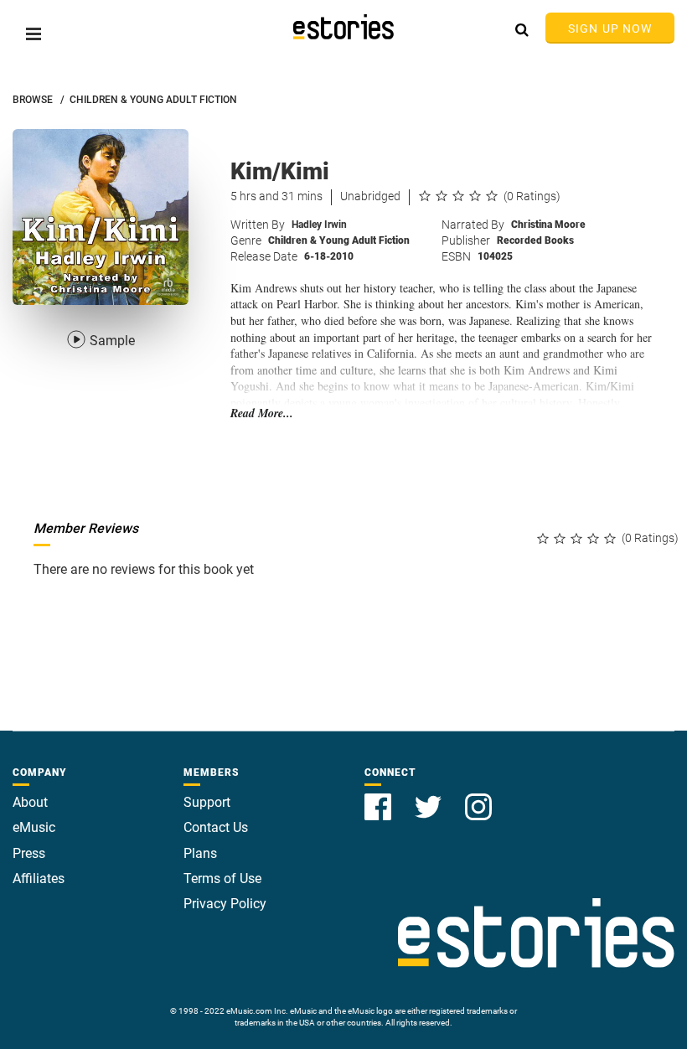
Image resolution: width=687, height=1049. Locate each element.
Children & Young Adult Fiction (339, 240)
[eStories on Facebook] (379, 797)
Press (29, 853)
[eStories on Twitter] (430, 797)
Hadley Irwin (319, 224)
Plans (200, 853)
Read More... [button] (261, 413)
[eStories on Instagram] (478, 797)
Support (206, 802)
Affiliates (39, 878)
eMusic (34, 827)
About (30, 802)
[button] (33, 34)
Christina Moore (548, 224)
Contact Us (215, 827)
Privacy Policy (224, 904)
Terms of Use (222, 878)
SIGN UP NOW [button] (610, 28)
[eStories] (343, 26)
